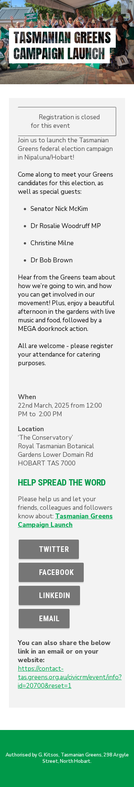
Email (47, 618)
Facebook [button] (54, 572)
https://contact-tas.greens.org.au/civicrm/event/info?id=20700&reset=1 (70, 677)
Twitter (52, 549)
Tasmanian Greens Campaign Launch (65, 520)
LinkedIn (52, 595)
